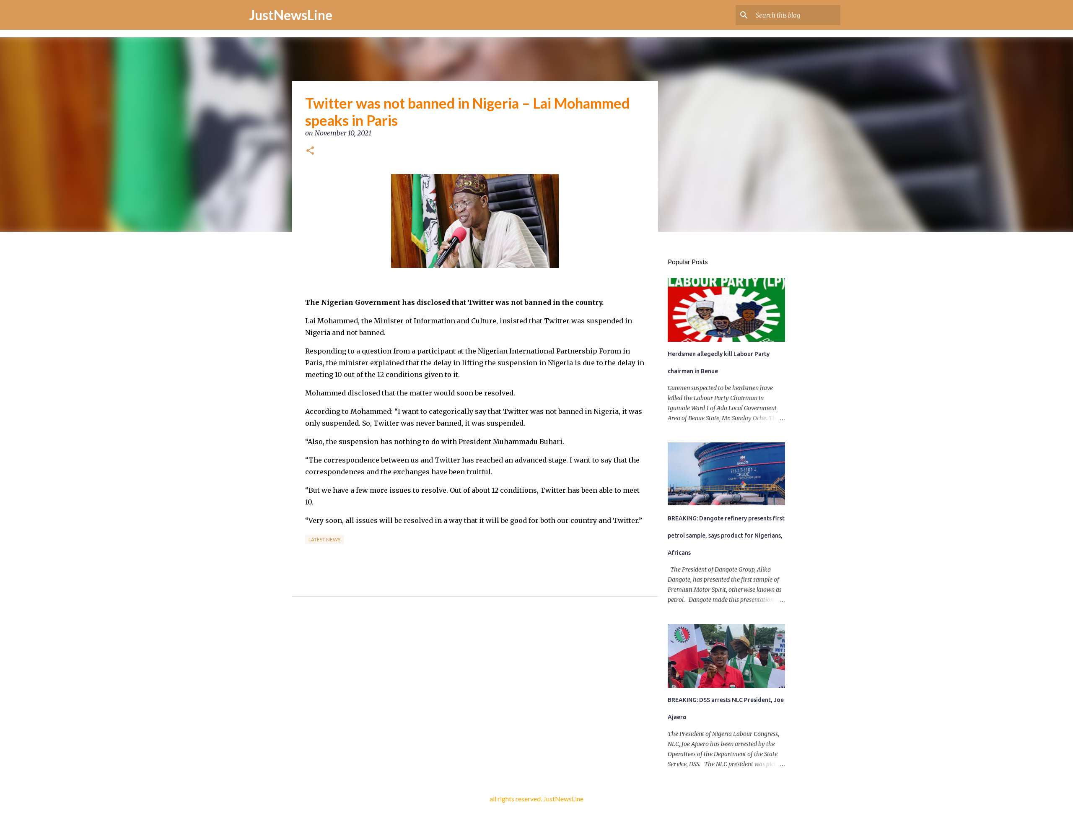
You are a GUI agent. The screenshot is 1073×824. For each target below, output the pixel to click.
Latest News (324, 539)
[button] (310, 151)
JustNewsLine (290, 15)
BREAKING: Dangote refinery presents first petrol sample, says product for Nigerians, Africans (726, 535)
